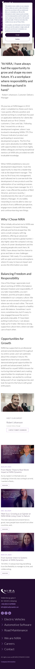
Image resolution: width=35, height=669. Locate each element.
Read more (5, 485)
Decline (17, 39)
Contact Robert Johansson (17, 430)
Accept (17, 35)
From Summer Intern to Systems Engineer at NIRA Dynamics (14, 559)
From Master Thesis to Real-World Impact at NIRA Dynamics (15, 471)
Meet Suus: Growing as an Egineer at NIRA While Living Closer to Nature (16, 515)
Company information (8, 662)
